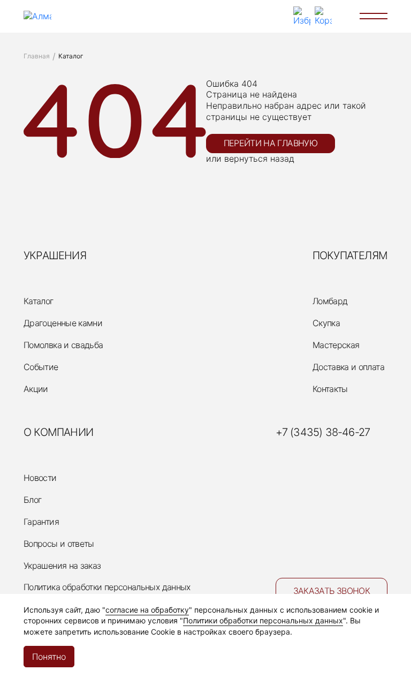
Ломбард (330, 301)
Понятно (49, 656)
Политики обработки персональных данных (263, 620)
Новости (40, 477)
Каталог (39, 301)
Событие (41, 366)
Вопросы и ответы (59, 543)
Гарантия (41, 521)
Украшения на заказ (62, 565)
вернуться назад (259, 158)
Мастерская (336, 345)
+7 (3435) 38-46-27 (323, 432)
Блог (32, 499)
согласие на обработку (147, 609)
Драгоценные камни (63, 323)
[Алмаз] (37, 16)
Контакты (330, 388)
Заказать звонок (331, 590)
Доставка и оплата (348, 366)
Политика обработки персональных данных (107, 587)
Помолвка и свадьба (63, 345)
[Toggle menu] (373, 16)
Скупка (326, 323)
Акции (36, 388)
